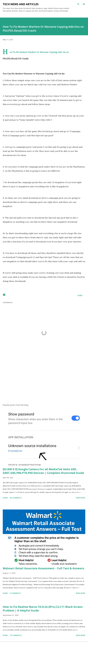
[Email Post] (4, 295)
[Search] (78, 4)
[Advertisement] (44, 380)
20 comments (16, 635)
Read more (80, 498)
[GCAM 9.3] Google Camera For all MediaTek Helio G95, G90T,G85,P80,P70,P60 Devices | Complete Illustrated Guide (43, 471)
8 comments (15, 593)
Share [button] (79, 295)
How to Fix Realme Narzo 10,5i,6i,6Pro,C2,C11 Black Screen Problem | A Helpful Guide (43, 608)
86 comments (16, 498)
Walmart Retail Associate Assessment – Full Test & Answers (43, 568)
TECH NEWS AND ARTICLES (20, 4)
